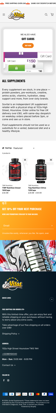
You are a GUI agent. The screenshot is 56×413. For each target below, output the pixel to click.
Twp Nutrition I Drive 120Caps (37, 189)
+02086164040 (9, 354)
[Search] (46, 14)
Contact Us (7, 365)
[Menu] (3, 14)
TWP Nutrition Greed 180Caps (11, 189)
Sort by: (8, 148)
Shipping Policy (9, 333)
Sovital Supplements (16, 401)
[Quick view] (25, 160)
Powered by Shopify (28, 406)
